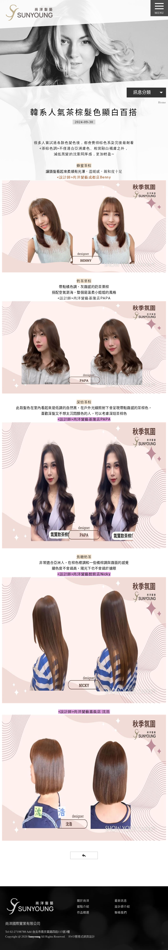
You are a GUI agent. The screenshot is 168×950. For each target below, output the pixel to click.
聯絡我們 (121, 912)
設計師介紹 (122, 906)
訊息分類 (149, 92)
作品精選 (83, 912)
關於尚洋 (83, 900)
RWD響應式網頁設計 (81, 936)
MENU (159, 12)
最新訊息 (121, 900)
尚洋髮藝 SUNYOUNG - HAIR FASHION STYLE (27, 11)
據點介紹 (83, 906)
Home (162, 102)
